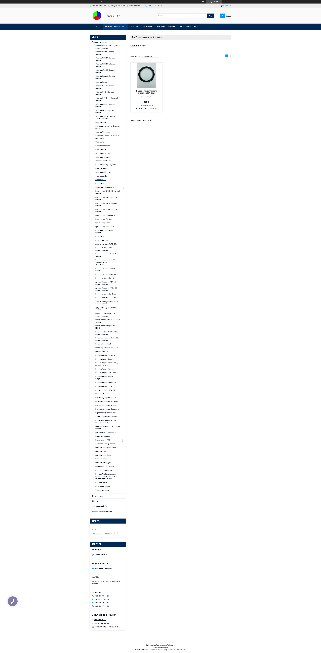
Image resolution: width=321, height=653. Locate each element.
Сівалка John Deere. (103, 161)
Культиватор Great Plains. (105, 215)
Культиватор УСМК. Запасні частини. (106, 210)
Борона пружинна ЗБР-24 (105, 298)
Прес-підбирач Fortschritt (105, 355)
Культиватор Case (102, 223)
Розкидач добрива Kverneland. (107, 405)
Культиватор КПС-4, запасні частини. (106, 198)
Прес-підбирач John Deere (105, 373)
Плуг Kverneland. (101, 240)
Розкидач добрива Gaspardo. (107, 409)
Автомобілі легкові (102, 486)
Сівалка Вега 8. (101, 82)
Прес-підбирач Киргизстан (105, 382)
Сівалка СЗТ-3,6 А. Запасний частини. (106, 99)
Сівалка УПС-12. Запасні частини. (105, 71)
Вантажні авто (101, 482)
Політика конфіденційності (176, 649)
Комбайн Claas (101, 451)
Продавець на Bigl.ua (160, 647)
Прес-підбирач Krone (103, 386)
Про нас (135, 27)
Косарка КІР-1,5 (101, 351)
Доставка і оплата (166, 27)
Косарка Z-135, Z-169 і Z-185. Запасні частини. (106, 333)
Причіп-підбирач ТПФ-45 (105, 390)
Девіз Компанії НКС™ (101, 506)
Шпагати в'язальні (102, 394)
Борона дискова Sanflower (105, 294)
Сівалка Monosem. (102, 132)
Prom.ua (172, 645)
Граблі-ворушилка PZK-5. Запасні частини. (105, 315)
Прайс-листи (97, 496)
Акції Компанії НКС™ (189, 27)
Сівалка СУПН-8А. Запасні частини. (105, 65)
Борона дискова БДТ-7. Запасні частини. (108, 255)
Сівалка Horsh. (101, 168)
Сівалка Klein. (100, 122)
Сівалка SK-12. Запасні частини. (104, 111)
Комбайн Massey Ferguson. (105, 448)
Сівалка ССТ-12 (101, 183)
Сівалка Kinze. (101, 149)
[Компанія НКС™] (97, 20)
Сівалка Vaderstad (102, 146)
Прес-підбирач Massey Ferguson (104, 378)
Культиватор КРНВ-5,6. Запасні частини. (107, 192)
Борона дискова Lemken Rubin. (105, 269)
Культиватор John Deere (104, 227)
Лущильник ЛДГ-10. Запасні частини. (106, 309)
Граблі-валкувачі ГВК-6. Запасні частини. (108, 321)
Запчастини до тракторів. (105, 444)
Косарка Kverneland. (103, 344)
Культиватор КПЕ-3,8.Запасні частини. (106, 204)
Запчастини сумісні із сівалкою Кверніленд (107, 137)
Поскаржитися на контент (157, 649)
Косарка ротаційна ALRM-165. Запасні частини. (107, 339)
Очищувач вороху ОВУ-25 (105, 432)
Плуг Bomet (99, 236)
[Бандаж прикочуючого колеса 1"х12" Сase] (147, 75)
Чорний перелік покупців (102, 511)
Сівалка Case (100, 180)
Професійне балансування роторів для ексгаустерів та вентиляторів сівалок (106, 476)
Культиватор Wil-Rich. (103, 219)
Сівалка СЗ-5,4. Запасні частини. (104, 93)
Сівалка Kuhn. (100, 142)
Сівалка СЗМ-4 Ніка (103, 172)
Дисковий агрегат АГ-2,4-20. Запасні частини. (106, 289)
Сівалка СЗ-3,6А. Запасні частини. (105, 87)
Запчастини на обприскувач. (106, 187)
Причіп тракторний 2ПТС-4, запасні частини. (106, 421)
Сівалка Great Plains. (103, 153)
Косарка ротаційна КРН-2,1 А (106, 348)
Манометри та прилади (104, 466)
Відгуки (95, 501)
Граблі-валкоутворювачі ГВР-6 (105, 327)
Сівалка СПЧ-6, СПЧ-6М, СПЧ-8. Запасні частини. (107, 47)
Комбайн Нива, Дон (103, 463)
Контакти (147, 27)
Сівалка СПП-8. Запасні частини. (104, 53)
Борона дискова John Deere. (106, 274)
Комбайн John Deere (103, 455)
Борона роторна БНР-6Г (105, 470)
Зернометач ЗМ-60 (102, 436)
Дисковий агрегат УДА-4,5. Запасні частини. (105, 283)
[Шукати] (210, 16)
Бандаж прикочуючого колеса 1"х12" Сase (146, 92)
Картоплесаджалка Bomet (105, 413)
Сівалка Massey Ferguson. (105, 165)
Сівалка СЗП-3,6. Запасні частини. (105, 105)
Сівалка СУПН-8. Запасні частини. (105, 59)
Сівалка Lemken (101, 176)
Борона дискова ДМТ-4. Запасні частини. (104, 249)
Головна (96, 27)
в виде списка (230, 56)
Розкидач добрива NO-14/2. (106, 398)
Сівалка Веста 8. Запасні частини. (105, 77)
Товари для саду (102, 490)
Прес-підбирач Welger (104, 369)
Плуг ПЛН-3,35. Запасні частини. (104, 232)
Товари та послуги (114, 27)
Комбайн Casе (101, 459)
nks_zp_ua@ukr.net (102, 623)
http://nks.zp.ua (100, 620)
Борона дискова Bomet (104, 278)
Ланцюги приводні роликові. (106, 416)
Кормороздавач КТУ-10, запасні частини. (108, 427)
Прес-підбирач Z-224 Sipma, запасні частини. (106, 364)
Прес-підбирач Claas (103, 359)
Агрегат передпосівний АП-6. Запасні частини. (106, 303)
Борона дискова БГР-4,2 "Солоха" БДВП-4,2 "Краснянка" (105, 262)
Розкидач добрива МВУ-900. (106, 401)
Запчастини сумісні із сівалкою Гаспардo (107, 127)
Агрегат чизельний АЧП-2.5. (106, 244)
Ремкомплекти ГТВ (102, 440)
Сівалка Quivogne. (102, 157)
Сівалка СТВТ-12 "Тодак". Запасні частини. (105, 117)
